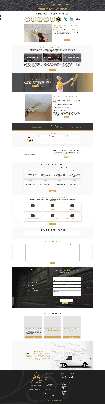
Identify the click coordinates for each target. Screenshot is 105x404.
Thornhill (39, 353)
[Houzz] (55, 395)
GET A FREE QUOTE (66, 40)
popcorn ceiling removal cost (73, 114)
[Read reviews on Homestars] (54, 395)
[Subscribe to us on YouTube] (52, 395)
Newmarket (42, 359)
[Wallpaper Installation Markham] (72, 252)
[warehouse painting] (85, 252)
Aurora (35, 355)
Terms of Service (69, 297)
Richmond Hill (48, 353)
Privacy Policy (65, 297)
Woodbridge (41, 355)
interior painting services (68, 50)
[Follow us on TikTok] (48, 395)
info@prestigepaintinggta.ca (49, 387)
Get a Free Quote (52, 69)
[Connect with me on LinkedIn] (51, 395)
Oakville (36, 356)
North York (35, 359)
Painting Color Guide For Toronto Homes (71, 329)
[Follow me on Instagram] (47, 395)
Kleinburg (48, 355)
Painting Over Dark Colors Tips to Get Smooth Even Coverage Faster (52, 329)
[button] (80, 139)
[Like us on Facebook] (45, 395)
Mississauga (38, 358)
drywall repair (74, 65)
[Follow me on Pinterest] (50, 395)
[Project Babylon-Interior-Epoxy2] (59, 252)
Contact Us (66, 117)
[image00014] (19, 252)
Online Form (41, 86)
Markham (28, 355)
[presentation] (22, 234)
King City (29, 356)
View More (52, 263)
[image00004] (45, 252)
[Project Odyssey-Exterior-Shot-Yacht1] (32, 252)
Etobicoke (30, 358)
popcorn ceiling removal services (61, 32)
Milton (41, 356)
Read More (33, 337)
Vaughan (33, 353)
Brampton (47, 356)
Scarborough (46, 358)
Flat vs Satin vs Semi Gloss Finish (33, 329)
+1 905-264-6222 (49, 389)
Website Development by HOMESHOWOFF (54, 400)
